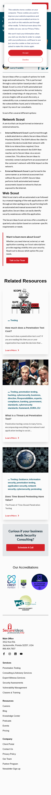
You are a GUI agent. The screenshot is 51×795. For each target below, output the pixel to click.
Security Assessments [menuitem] (13, 683)
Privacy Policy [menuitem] (9, 754)
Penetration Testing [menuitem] (12, 668)
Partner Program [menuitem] (10, 764)
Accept (25, 53)
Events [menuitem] (6, 726)
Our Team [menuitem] (7, 759)
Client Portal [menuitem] (8, 744)
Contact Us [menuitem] (8, 749)
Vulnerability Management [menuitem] (15, 688)
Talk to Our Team (17, 260)
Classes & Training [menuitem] (11, 693)
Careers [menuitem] (6, 706)
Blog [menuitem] (5, 711)
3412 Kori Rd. (9, 642)
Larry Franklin (17, 68)
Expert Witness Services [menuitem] (14, 678)
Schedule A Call (25, 547)
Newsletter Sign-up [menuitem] (11, 769)
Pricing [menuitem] (6, 731)
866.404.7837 (9, 649)
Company (7, 739)
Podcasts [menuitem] (7, 721)
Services (7, 663)
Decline (25, 60)
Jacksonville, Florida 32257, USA (18, 645)
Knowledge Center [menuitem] (11, 716)
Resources (8, 701)
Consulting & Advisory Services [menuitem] (17, 673)
